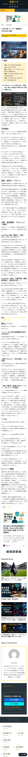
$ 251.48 (6, 740)
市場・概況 (11, 35)
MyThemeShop (16, 720)
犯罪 (6, 36)
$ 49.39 (6, 747)
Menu (3, 10)
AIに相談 (23, 754)
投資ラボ (14, 2)
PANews (8, 507)
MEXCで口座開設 (14, 700)
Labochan (9, 25)
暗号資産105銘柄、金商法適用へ (10, 599)
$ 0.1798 (6, 754)
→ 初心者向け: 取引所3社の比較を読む (12, 707)
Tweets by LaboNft (7, 686)
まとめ (7, 35)
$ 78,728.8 (7, 726)
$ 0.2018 (19, 747)
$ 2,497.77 (7, 733)
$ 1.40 (20, 733)
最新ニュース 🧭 (17, 35)
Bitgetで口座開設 (14, 704)
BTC (4, 35)
